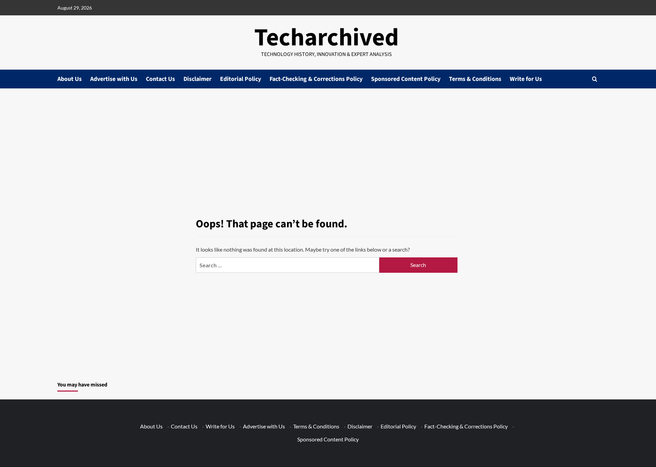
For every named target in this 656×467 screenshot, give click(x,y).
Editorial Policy (240, 79)
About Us (69, 79)
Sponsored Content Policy (405, 79)
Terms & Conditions (475, 79)
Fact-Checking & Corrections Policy (316, 79)
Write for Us (526, 79)
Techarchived (326, 37)
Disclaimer (197, 79)
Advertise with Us (113, 79)
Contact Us (160, 79)
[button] (594, 79)
